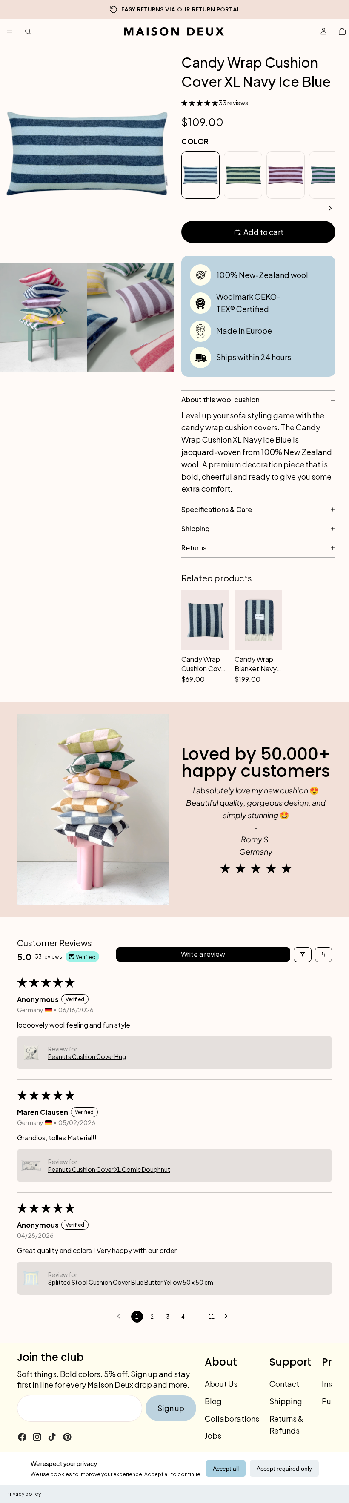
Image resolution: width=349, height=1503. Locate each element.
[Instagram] (37, 1437)
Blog (213, 1401)
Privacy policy (23, 1494)
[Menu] (10, 31)
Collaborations (232, 1418)
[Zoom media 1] (87, 153)
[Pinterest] (67, 1437)
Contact (284, 1383)
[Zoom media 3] (130, 317)
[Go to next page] (228, 1317)
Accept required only (284, 1468)
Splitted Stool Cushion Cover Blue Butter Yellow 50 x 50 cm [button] (130, 1282)
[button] (200, 102)
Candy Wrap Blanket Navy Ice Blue (256, 664)
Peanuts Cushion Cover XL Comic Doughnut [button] (109, 1169)
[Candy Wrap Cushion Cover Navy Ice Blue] (205, 620)
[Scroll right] (330, 208)
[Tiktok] (52, 1437)
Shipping (285, 1401)
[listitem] (200, 175)
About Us (221, 1383)
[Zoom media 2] (43, 317)
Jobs (213, 1436)
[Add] (218, 672)
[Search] (28, 31)
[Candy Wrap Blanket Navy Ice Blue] (259, 620)
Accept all (226, 1468)
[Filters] (303, 954)
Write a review (203, 954)
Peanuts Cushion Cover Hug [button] (87, 1056)
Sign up (170, 1408)
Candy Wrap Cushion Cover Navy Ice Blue (204, 664)
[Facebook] (22, 1437)
